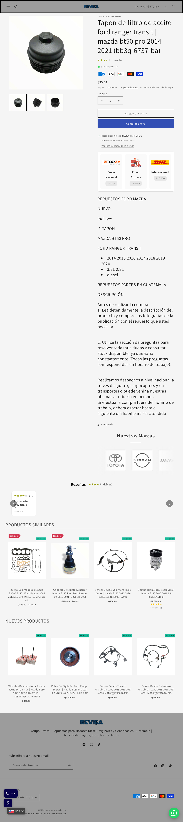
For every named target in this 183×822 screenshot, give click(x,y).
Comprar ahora (135, 123)
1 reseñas (117, 60)
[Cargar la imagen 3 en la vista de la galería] (55, 102)
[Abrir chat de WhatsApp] (174, 813)
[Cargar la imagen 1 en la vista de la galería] (18, 102)
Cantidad (102, 93)
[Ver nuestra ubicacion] (8, 803)
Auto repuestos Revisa (56, 810)
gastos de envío (130, 87)
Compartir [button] (107, 424)
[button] (8, 7)
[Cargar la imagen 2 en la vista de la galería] (36, 102)
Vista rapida (27, 564)
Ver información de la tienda (118, 145)
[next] (174, 573)
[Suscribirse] (69, 765)
